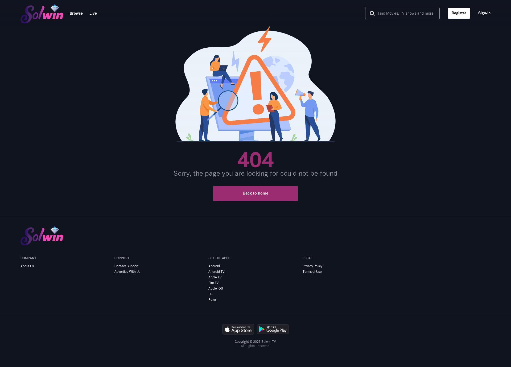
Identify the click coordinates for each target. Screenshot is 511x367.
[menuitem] (73, 13)
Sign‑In (484, 13)
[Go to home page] (41, 13)
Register (459, 13)
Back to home (256, 193)
